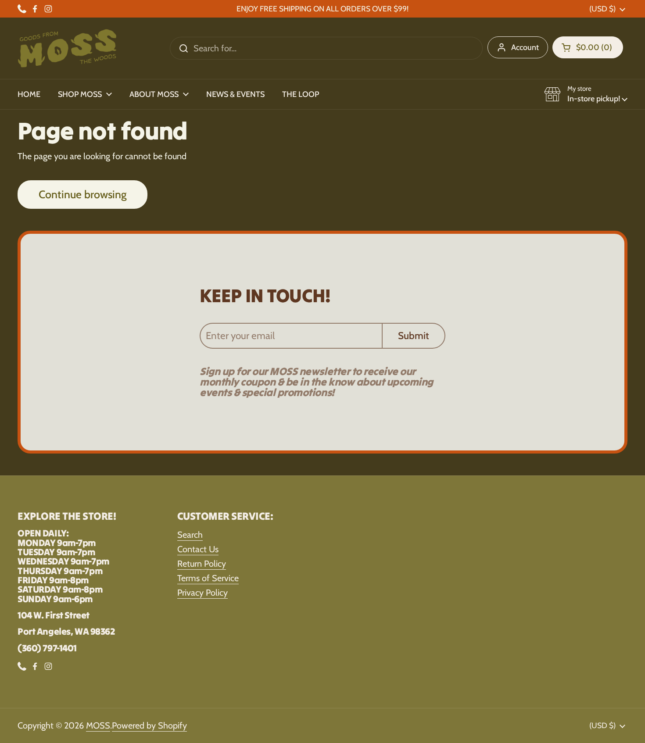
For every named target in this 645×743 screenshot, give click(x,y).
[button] (587, 47)
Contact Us (198, 549)
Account (525, 47)
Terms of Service (208, 578)
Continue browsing (82, 194)
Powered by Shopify (149, 725)
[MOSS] (67, 48)
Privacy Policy (202, 592)
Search (190, 534)
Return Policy (201, 563)
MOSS (98, 725)
